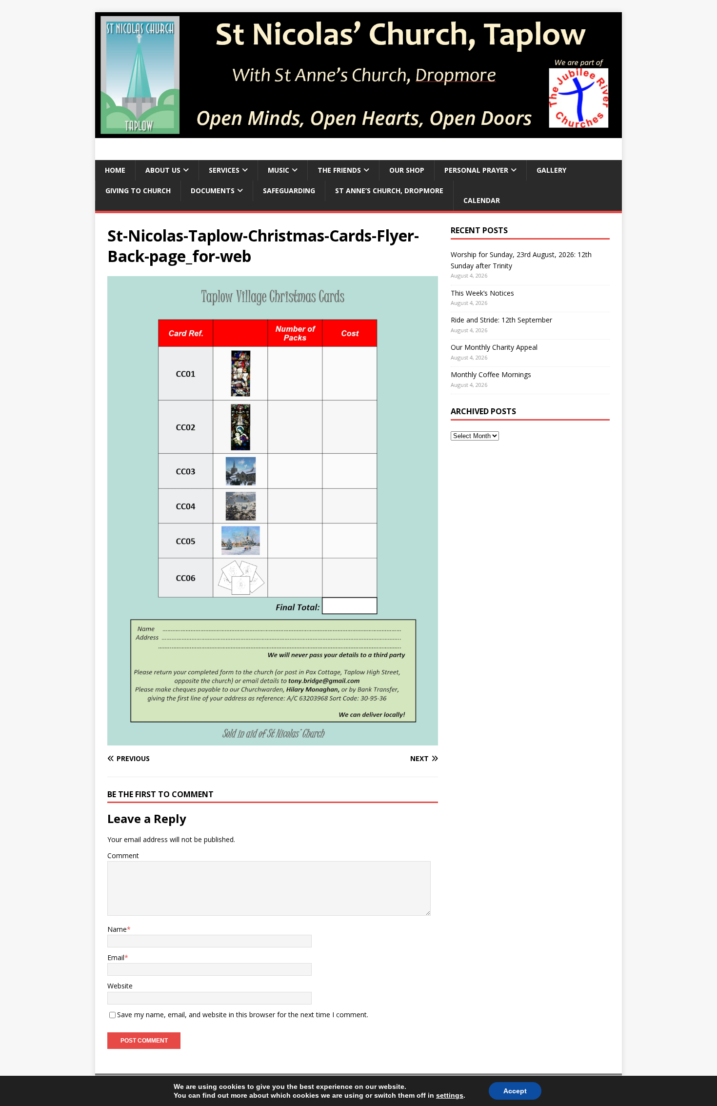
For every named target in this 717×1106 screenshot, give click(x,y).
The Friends (339, 170)
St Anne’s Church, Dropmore (389, 190)
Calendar (481, 200)
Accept (515, 1091)
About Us (162, 170)
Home (115, 170)
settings (449, 1095)
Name (117, 929)
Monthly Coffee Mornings (491, 374)
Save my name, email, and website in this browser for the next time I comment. (242, 1014)
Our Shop (406, 170)
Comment (123, 855)
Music (278, 170)
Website (120, 985)
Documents (213, 190)
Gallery (551, 170)
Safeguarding (289, 190)
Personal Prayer (476, 170)
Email (115, 957)
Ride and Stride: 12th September (501, 319)
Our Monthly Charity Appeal (494, 347)
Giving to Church (138, 190)
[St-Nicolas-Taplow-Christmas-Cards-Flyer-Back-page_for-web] (272, 739)
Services (224, 170)
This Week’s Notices (482, 293)
